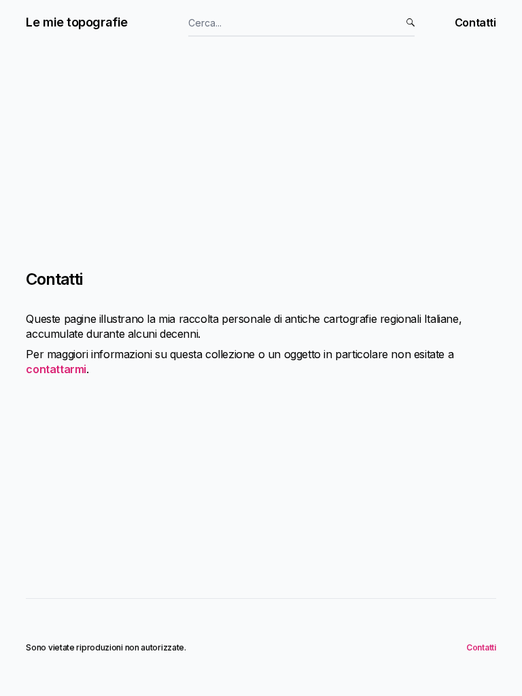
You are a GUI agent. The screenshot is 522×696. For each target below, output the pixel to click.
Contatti (475, 22)
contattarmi (56, 369)
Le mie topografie (76, 22)
